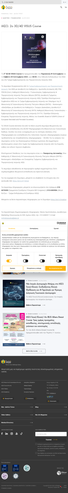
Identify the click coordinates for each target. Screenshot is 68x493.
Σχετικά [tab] (56, 228)
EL (64, 2)
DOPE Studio (65, 486)
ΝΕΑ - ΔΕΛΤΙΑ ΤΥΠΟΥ (16, 13)
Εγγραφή (49, 439)
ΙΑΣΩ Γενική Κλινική (6, 385)
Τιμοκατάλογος (27, 388)
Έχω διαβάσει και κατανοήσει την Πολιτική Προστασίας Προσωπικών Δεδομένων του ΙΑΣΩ (52, 454)
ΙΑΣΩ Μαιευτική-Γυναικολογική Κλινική (11, 382)
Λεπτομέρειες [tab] (34, 228)
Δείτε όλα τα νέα (31, 351)
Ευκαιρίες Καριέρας (29, 392)
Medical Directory (28, 385)
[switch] (25, 260)
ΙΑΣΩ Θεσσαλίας (5, 392)
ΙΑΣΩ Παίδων (4, 388)
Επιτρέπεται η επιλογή (34, 268)
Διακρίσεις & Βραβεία (29, 382)
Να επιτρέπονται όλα (55, 268)
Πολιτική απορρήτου (19, 485)
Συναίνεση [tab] (11, 228)
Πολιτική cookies (30, 485)
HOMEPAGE (4, 13)
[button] (6, 488)
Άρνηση (12, 268)
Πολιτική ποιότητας (6, 485)
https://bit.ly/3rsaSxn (58, 200)
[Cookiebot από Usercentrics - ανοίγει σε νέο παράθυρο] (58, 223)
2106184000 (8, 2)
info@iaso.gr (53, 393)
